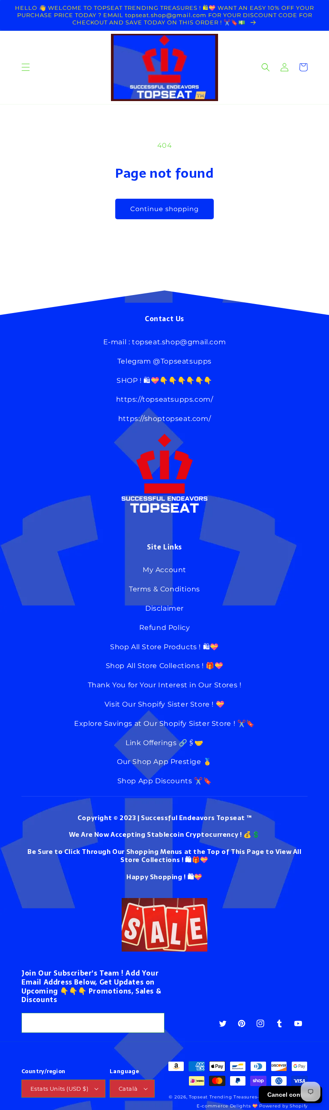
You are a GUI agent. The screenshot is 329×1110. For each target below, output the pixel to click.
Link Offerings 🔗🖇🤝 (164, 743)
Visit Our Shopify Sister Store (157, 704)
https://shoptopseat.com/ (164, 419)
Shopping (166, 876)
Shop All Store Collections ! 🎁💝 (165, 666)
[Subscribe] (154, 1023)
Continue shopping (164, 209)
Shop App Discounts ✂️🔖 (164, 781)
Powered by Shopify (283, 1106)
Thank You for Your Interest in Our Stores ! (165, 685)
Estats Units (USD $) (59, 1088)
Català (128, 1088)
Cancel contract (290, 1094)
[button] (25, 67)
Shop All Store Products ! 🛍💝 (164, 647)
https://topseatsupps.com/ (164, 399)
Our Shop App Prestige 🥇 (164, 762)
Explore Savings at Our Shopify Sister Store (152, 723)
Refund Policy (164, 628)
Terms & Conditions (164, 589)
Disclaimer (164, 608)
